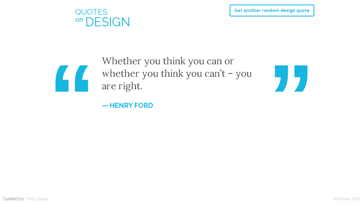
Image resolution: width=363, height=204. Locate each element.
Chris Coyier (36, 198)
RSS (356, 198)
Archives (342, 198)
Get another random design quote (272, 10)
